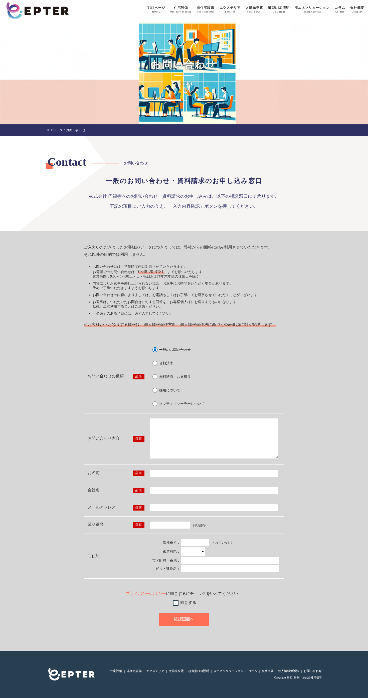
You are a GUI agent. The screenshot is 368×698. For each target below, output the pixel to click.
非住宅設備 (206, 9)
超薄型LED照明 (198, 671)
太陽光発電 (254, 9)
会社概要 (357, 9)
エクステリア (230, 9)
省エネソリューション (312, 9)
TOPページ (156, 9)
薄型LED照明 (279, 9)
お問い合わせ (313, 671)
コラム (340, 9)
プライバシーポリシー (146, 593)
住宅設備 (181, 9)
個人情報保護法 (288, 671)
